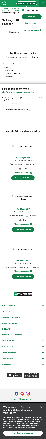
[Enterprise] (3, 3)
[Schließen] (41, 407)
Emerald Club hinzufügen (30, 30)
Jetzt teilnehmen (30, 23)
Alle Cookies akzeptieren (23, 433)
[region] (23, 420)
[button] (42, 3)
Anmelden (31, 17)
